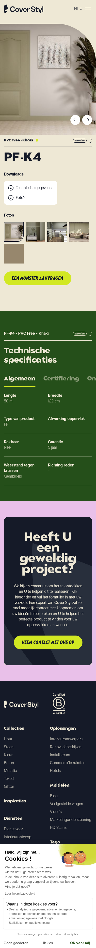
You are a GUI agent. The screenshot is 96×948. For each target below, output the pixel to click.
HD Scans (58, 827)
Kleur (8, 754)
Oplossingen (63, 729)
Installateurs (60, 754)
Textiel (9, 778)
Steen (9, 747)
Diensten (13, 819)
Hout (8, 739)
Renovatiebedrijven (65, 747)
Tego (55, 842)
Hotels (55, 770)
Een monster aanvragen (37, 278)
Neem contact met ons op (48, 642)
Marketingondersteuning (70, 819)
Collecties (14, 729)
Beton (9, 762)
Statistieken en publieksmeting (29, 923)
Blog (54, 796)
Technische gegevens (33, 187)
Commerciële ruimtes (67, 762)
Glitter (9, 786)
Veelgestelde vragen (66, 803)
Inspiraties (15, 801)
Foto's (20, 197)
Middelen (59, 786)
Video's (56, 811)
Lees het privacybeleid (20, 893)
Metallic (10, 770)
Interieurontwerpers (66, 739)
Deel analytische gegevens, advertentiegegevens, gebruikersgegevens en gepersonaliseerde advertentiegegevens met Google (42, 914)
